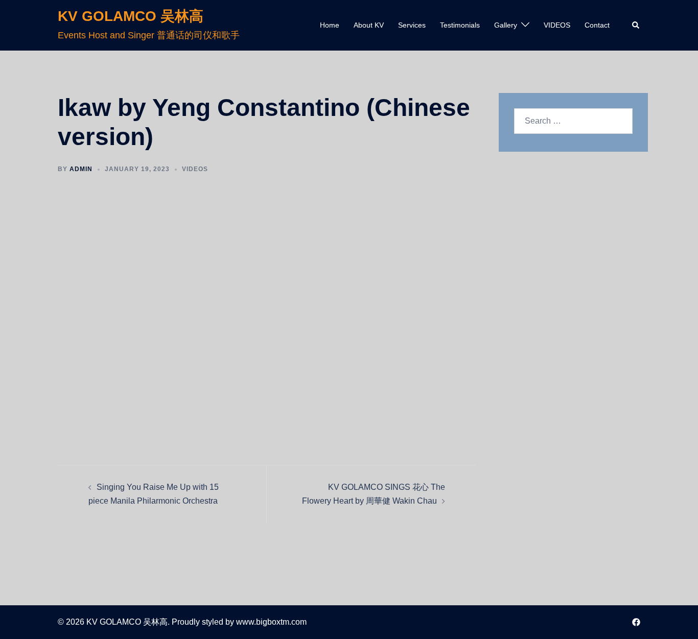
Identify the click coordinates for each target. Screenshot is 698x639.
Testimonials (460, 25)
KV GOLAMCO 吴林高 (130, 16)
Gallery (505, 25)
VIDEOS (557, 25)
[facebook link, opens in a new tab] (636, 622)
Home (329, 25)
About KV (369, 25)
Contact (597, 25)
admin (80, 169)
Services (412, 25)
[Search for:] (573, 121)
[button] (636, 25)
